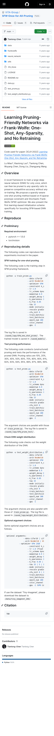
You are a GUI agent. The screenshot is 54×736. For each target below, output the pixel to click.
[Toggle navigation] (4, 4)
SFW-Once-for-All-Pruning (17, 15)
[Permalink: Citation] (2, 605)
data (10, 45)
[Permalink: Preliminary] (2, 226)
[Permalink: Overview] (2, 173)
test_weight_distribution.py (19, 94)
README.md (13, 78)
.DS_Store (12, 67)
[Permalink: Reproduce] (2, 218)
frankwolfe (12, 51)
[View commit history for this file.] (48, 39)
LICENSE (11, 72)
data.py (11, 83)
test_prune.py (14, 88)
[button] (47, 275)
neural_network (14, 56)
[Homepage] (27, 4)
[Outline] (50, 107)
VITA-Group (11, 12)
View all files (27, 99)
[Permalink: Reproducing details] (2, 246)
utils (9, 61)
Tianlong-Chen (14, 39)
